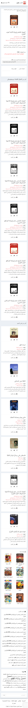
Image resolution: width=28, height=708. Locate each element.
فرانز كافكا (20, 458)
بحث (4, 695)
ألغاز (25, 674)
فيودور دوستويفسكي (18, 36)
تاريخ (13, 676)
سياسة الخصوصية (6, 701)
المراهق (15, 676)
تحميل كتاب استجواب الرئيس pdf (19, 665)
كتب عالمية (9, 687)
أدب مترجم (20, 40)
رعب (22, 683)
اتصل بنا (14, 703)
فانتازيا (19, 687)
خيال (20, 681)
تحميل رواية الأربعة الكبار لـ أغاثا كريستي (18, 655)
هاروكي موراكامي (18, 383)
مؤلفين (19, 701)
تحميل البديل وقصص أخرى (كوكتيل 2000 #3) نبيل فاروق (14, 643)
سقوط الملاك (4, 685)
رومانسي (16, 685)
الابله (17, 674)
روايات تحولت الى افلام (14, 683)
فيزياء (17, 687)
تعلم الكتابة (9, 679)
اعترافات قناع (22, 674)
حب (22, 681)
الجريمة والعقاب (23, 676)
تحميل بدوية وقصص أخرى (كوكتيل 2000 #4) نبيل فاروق (14, 641)
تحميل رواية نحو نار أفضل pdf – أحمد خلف (17, 662)
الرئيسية (24, 701)
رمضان (20, 683)
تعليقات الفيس (22, 68)
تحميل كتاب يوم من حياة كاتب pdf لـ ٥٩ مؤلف (16, 660)
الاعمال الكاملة (15, 40)
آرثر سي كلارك (19, 534)
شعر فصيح (23, 687)
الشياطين (18, 676)
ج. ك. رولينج (20, 420)
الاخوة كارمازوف (13, 674)
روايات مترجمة (9, 40)
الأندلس (19, 674)
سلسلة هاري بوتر (19, 421)
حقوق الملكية (14, 701)
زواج (13, 685)
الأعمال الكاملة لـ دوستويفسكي (16, 38)
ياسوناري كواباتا (19, 347)
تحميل (9, 676)
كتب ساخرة (14, 687)
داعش (18, 681)
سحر (7, 685)
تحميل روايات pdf (18, 678)
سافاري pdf (10, 685)
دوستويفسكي (8, 681)
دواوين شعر (14, 681)
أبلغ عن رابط (13, 68)
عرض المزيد (13, 117)
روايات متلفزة (20, 685)
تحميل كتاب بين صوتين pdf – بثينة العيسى (17, 657)
